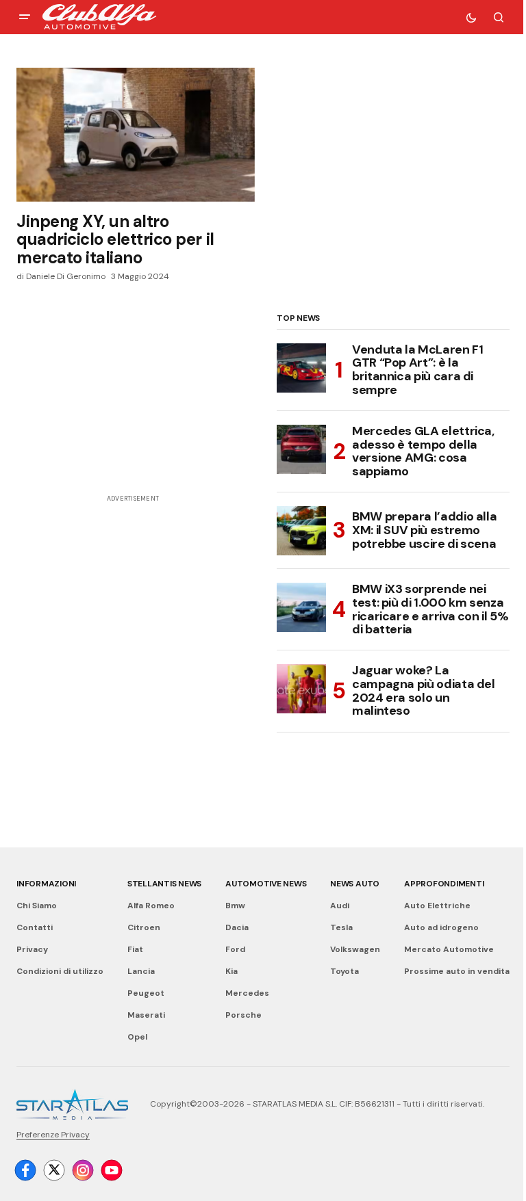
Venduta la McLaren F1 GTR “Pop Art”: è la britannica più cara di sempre (417, 370)
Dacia (237, 927)
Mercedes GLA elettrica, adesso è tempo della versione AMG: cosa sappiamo (423, 452)
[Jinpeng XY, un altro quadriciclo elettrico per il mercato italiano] (135, 135)
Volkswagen (355, 949)
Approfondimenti (444, 883)
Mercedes (247, 993)
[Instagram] (82, 1170)
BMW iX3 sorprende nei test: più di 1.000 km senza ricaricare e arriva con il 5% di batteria (430, 610)
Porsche (243, 1014)
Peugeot (145, 993)
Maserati (146, 1014)
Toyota (344, 971)
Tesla (341, 927)
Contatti (34, 927)
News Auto (354, 883)
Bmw (235, 905)
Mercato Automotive (449, 949)
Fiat (135, 949)
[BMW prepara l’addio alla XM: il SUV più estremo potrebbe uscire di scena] (301, 530)
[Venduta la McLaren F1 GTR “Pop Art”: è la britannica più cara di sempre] (301, 368)
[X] (54, 1170)
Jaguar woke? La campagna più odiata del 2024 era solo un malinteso (423, 691)
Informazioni (46, 883)
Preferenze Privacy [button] (53, 1134)
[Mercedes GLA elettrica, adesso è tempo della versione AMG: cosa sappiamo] (301, 449)
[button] (24, 17)
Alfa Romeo (151, 905)
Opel (137, 1036)
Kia (231, 971)
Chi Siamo (36, 905)
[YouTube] (111, 1170)
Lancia (141, 971)
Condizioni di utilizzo (59, 971)
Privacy (32, 949)
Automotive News (265, 883)
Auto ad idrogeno (441, 927)
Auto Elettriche (437, 905)
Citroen (143, 927)
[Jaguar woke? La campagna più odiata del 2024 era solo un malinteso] (301, 688)
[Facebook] (25, 1170)
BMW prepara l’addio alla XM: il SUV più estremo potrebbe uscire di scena (424, 530)
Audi (339, 905)
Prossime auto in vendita (457, 971)
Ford (235, 949)
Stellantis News (164, 883)
